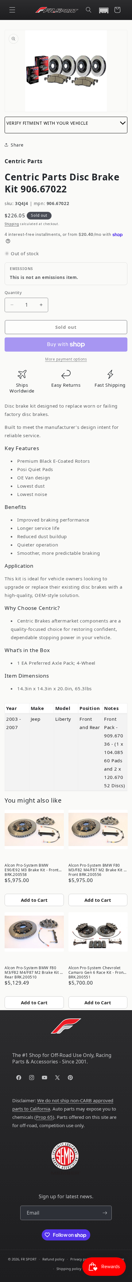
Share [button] (17, 145)
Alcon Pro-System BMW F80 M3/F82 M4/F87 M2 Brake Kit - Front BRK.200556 (96, 869)
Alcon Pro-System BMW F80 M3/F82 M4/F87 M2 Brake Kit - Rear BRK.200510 (33, 972)
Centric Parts (24, 161)
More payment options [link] (66, 359)
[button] (12, 10)
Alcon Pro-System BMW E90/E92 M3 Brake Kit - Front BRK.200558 (32, 869)
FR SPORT (29, 1259)
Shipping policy (68, 1268)
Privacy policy (81, 1259)
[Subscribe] (104, 1213)
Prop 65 (44, 1117)
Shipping (12, 224)
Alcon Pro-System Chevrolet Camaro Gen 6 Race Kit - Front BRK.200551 (96, 972)
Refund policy (53, 1259)
